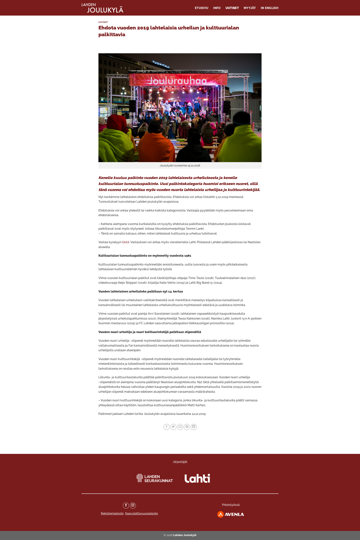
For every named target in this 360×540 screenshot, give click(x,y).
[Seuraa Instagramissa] (133, 505)
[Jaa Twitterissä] (173, 427)
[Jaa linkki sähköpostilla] (180, 427)
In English (269, 8)
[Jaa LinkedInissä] (194, 427)
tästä (125, 242)
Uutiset (232, 8)
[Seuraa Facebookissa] (126, 505)
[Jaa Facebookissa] (167, 427)
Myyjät (250, 8)
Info (216, 8)
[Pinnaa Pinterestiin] (187, 427)
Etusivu (201, 8)
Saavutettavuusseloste (141, 513)
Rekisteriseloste (112, 513)
